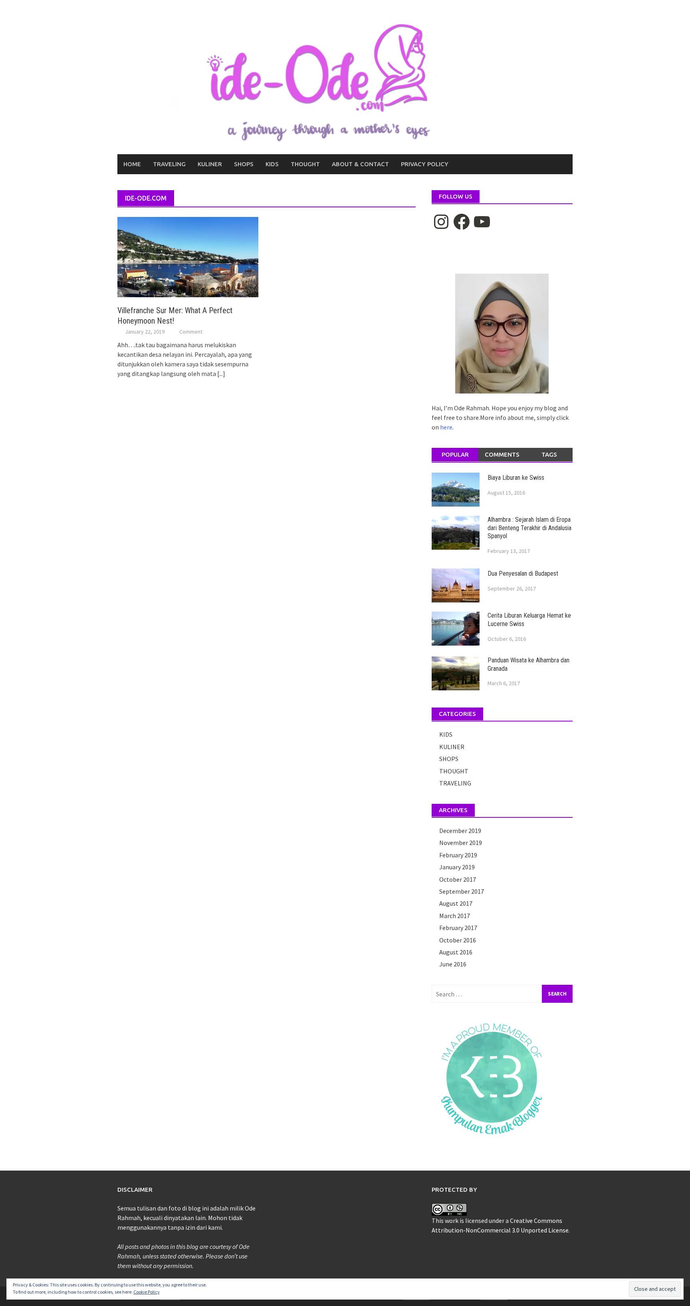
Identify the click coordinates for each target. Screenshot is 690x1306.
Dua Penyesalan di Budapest (523, 573)
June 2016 (452, 964)
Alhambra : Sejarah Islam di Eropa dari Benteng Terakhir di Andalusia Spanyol (529, 528)
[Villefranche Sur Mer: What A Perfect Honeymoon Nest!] (187, 256)
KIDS (272, 164)
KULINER (210, 164)
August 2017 (455, 903)
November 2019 (460, 843)
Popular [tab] (455, 454)
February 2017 (458, 928)
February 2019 (458, 855)
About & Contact (360, 164)
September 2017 (461, 891)
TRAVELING (169, 164)
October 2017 (457, 879)
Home (132, 164)
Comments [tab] (502, 454)
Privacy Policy (424, 164)
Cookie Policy (146, 1292)
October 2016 (457, 940)
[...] (221, 374)
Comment (190, 331)
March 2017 (454, 916)
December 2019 (460, 831)
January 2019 (457, 867)
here (446, 427)
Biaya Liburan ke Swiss (516, 477)
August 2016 (455, 952)
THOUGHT (305, 164)
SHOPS (244, 164)
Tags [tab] (549, 454)
